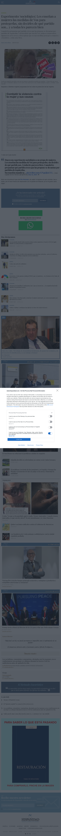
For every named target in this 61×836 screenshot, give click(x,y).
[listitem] (30, 413)
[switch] (50, 416)
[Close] (57, 390)
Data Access (30, 445)
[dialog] (30, 418)
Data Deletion (21, 445)
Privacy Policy (39, 445)
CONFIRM (19, 439)
